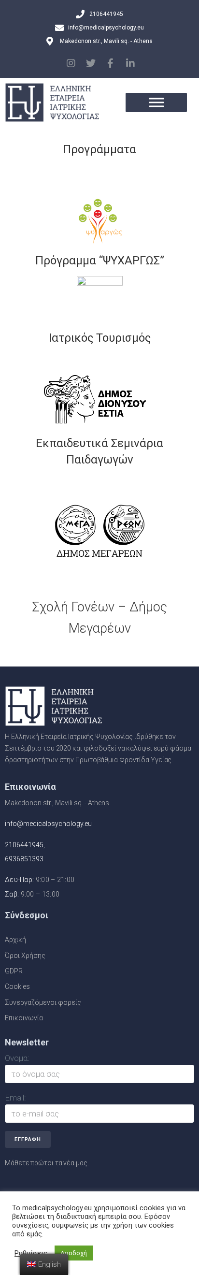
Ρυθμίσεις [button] (30, 1253)
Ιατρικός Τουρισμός (100, 338)
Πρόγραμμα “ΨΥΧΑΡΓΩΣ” (99, 260)
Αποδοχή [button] (73, 1253)
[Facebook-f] (110, 63)
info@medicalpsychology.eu (48, 823)
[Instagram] (71, 63)
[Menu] (156, 102)
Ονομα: (17, 1058)
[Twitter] (90, 63)
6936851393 (24, 859)
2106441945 (24, 845)
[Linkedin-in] (130, 63)
